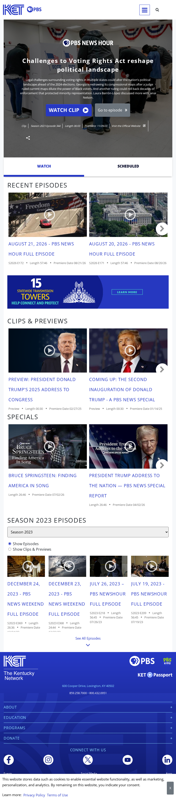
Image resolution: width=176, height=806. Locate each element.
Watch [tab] (44, 166)
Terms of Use (57, 795)
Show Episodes (26, 543)
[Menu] (145, 10)
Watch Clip (64, 110)
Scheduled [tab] (128, 166)
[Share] (26, 138)
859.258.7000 (78, 693)
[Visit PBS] (34, 9)
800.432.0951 (98, 693)
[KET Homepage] (13, 10)
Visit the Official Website (126, 126)
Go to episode (110, 110)
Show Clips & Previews (32, 549)
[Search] (157, 10)
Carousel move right (162, 228)
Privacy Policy (34, 795)
